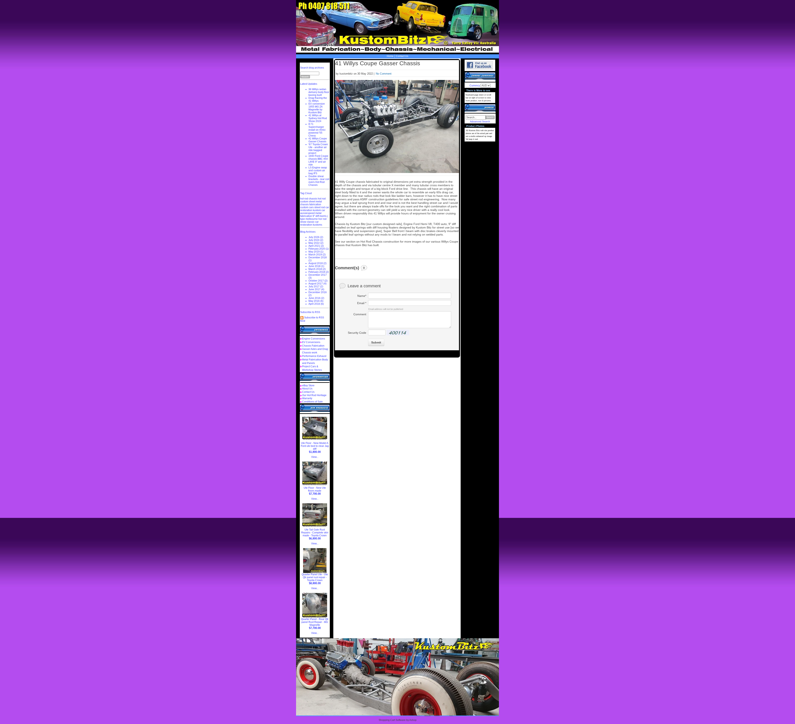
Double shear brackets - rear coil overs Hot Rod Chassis (318, 180)
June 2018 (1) (316, 266)
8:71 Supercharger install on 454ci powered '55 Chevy (316, 130)
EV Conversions (311, 342)
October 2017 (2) (318, 280)
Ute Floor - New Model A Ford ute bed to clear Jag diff (315, 446)
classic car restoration (309, 223)
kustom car (319, 210)
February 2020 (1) (318, 248)
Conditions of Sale (312, 401)
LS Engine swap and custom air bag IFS (317, 170)
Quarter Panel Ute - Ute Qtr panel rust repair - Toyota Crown (315, 577)
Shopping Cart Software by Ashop (398, 720)
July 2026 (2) (315, 237)
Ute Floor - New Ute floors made (315, 489)
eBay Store (308, 385)
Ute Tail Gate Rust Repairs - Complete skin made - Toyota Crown (314, 532)
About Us (307, 388)
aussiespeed (307, 213)
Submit (376, 342)
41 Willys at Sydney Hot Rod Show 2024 (317, 118)
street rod (319, 207)
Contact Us (402, 56)
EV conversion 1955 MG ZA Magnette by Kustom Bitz (316, 108)
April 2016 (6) (316, 303)
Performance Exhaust (314, 356)
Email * (361, 303)
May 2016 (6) (315, 301)
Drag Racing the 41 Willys (317, 99)
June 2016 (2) (316, 298)
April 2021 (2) (316, 245)
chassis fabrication (310, 204)
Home (390, 56)
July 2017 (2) (315, 286)
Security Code (357, 332)
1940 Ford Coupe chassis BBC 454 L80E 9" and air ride (318, 160)
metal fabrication (311, 215)
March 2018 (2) (317, 269)
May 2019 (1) (315, 251)
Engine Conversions (313, 338)
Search (490, 117)
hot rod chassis (308, 198)
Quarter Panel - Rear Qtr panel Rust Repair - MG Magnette (314, 622)
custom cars (307, 207)
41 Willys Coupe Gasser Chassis (317, 140)
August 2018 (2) (317, 263)
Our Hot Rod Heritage (314, 395)
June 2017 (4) (316, 289)
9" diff (316, 216)
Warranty (307, 398)
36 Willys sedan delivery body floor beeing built (318, 92)
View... (314, 457)
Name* (361, 295)
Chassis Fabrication (313, 345)
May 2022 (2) (315, 243)
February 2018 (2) (318, 272)
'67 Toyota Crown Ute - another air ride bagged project (318, 149)
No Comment (383, 73)
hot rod (322, 198)
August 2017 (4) (317, 283)
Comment (359, 314)
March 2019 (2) (317, 254)
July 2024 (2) (315, 240)
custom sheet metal (311, 201)
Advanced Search (480, 121)
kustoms (317, 224)
